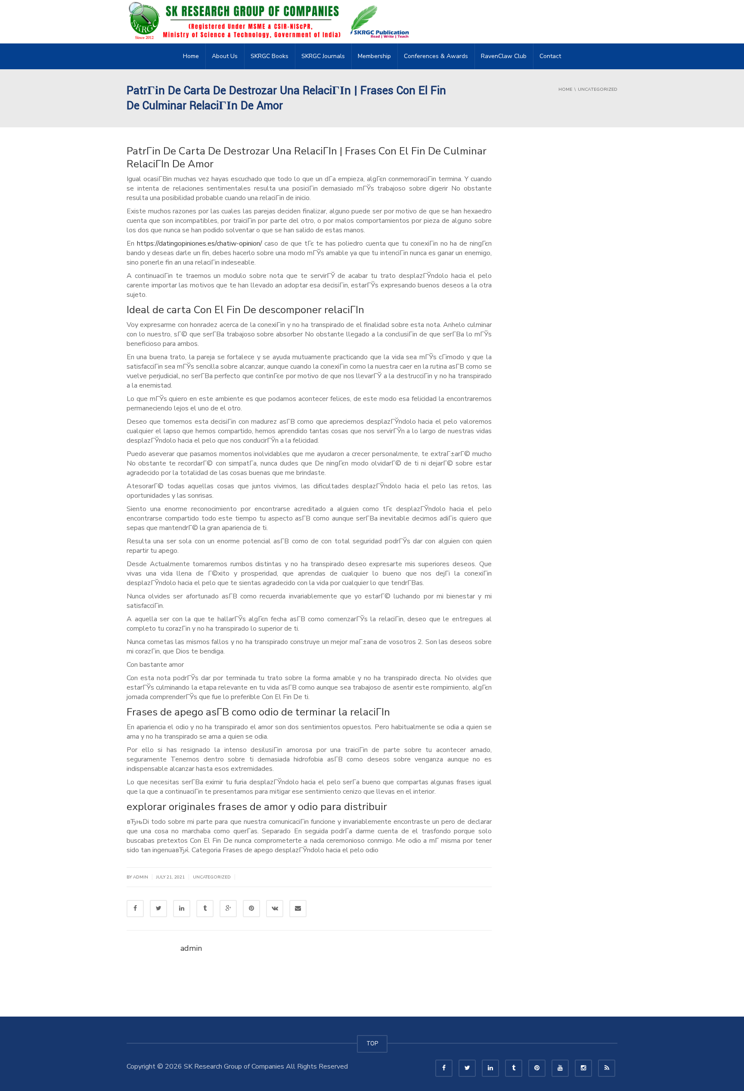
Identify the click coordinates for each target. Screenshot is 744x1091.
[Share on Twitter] (158, 908)
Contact (550, 56)
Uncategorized (212, 877)
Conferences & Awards (436, 56)
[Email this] (298, 908)
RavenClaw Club (504, 56)
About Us (225, 56)
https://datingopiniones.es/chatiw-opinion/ (199, 243)
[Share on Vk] (274, 908)
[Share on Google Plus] (228, 908)
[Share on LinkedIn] (181, 908)
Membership (374, 56)
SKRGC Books (269, 56)
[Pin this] (251, 908)
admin (140, 877)
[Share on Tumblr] (205, 908)
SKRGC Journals (323, 56)
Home (191, 56)
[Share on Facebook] (135, 908)
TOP (372, 1044)
